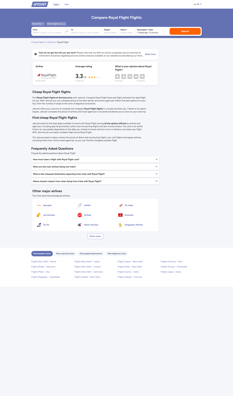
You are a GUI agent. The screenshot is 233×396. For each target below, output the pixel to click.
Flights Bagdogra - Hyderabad (45, 277)
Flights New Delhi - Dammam (88, 272)
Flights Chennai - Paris (171, 261)
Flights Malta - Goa (40, 272)
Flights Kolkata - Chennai (130, 277)
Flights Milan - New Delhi (130, 266)
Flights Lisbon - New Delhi (130, 261)
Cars (66, 4)
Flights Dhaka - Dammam (43, 266)
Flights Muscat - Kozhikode (174, 266)
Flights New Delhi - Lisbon (87, 261)
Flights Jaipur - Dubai (171, 272)
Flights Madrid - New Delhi (87, 277)
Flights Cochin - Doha (128, 272)
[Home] (39, 4)
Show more (95, 236)
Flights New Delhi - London (87, 266)
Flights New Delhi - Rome (43, 261)
